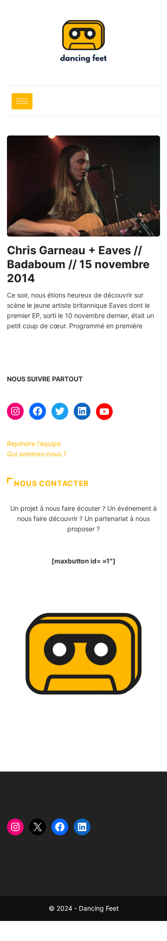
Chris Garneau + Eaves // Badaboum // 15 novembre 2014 (78, 264)
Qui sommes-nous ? (36, 454)
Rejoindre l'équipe (34, 443)
